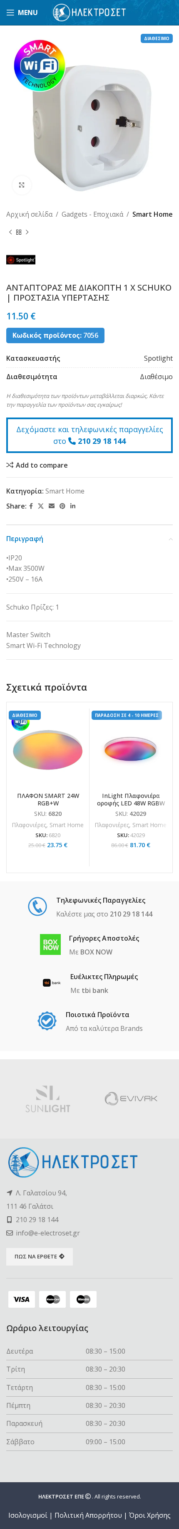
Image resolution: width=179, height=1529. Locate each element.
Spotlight (158, 358)
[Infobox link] (89, 907)
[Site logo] (89, 11)
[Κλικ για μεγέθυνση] (21, 185)
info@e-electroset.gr (48, 1233)
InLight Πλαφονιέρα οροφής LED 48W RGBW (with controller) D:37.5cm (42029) (130, 806)
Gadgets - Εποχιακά (92, 214)
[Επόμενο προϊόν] (27, 232)
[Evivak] (131, 1099)
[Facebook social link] (31, 506)
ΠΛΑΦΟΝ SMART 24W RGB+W (48, 799)
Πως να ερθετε (36, 1256)
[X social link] (40, 506)
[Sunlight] (48, 1099)
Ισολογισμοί (27, 1515)
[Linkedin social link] (73, 506)
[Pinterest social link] (62, 506)
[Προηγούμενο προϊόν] (10, 232)
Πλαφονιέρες (29, 825)
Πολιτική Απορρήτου (88, 1515)
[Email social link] (51, 506)
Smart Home (152, 214)
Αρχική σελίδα (29, 214)
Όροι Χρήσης (150, 1515)
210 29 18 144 (102, 441)
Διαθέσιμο (156, 376)
